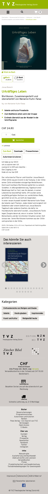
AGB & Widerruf (35, 476)
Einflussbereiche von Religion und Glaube (20, 308)
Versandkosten (24, 460)
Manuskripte (24, 454)
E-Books (24, 427)
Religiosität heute (30, 318)
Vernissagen (24, 423)
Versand (35, 369)
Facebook (24, 443)
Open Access (24, 425)
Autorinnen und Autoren (24, 417)
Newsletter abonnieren (25, 481)
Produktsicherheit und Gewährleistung (24, 464)
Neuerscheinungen (24, 412)
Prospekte (24, 438)
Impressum (11, 476)
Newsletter (24, 441)
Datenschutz (22, 476)
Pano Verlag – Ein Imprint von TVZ (24, 421)
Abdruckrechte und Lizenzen (24, 458)
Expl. (14, 135)
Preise (24, 462)
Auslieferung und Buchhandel (24, 456)
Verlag (24, 436)
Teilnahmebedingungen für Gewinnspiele (24, 466)
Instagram (24, 447)
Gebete (6, 313)
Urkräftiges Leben (31, 20)
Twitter (24, 445)
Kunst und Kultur (10, 318)
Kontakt (24, 434)
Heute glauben (20, 313)
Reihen (24, 419)
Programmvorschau (24, 414)
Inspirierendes (37, 313)
